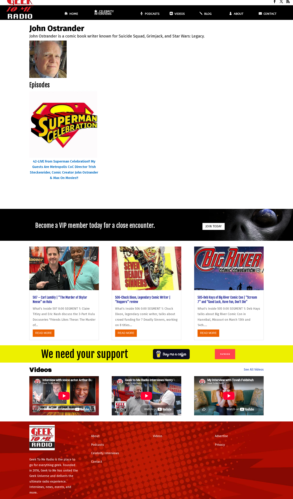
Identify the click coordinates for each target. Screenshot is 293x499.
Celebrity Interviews (104, 12)
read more (43, 333)
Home (73, 14)
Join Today (214, 226)
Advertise (221, 436)
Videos (179, 14)
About (238, 14)
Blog (208, 14)
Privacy (220, 445)
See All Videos (254, 369)
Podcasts (152, 14)
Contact (270, 14)
